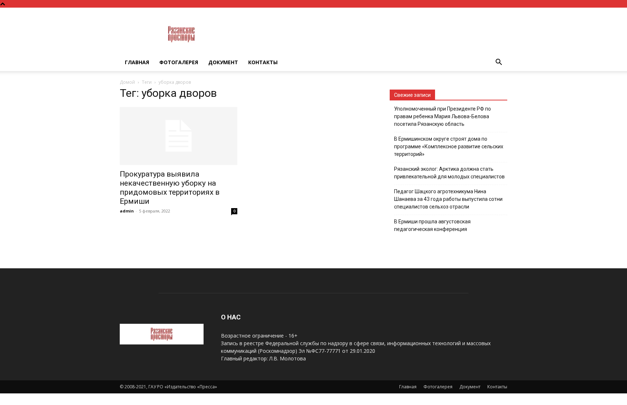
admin (127, 211)
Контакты (263, 62)
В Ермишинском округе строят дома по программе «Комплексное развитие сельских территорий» (448, 146)
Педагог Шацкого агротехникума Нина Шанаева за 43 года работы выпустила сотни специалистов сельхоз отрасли (448, 199)
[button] (498, 62)
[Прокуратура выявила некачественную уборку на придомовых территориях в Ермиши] (178, 136)
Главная (137, 62)
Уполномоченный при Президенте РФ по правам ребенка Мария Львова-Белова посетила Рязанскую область (442, 116)
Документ (223, 62)
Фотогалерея (178, 62)
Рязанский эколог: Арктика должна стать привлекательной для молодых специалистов (449, 172)
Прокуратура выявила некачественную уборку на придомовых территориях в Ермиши (170, 188)
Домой (127, 82)
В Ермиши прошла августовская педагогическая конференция (432, 225)
